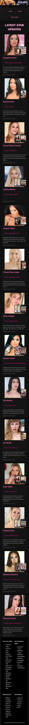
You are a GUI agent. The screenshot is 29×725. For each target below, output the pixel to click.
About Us (20, 698)
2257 (18, 707)
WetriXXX (8, 673)
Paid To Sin (9, 665)
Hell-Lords (9, 660)
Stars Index (14, 17)
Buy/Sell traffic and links (8, 715)
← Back (9, 11)
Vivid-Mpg (8, 667)
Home (20, 11)
